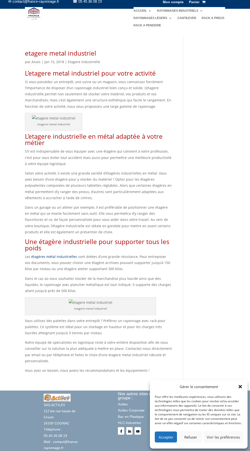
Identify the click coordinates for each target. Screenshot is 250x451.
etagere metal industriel (60, 53)
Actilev (123, 404)
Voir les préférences (223, 437)
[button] (240, 386)
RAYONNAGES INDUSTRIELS (177, 10)
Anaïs (36, 61)
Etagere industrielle (84, 61)
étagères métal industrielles (54, 256)
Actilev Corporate (131, 410)
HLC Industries (129, 423)
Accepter (166, 437)
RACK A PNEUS (213, 18)
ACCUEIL (140, 10)
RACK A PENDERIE (147, 25)
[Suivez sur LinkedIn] (129, 431)
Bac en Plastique (131, 417)
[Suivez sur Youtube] (138, 431)
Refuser (190, 437)
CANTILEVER (186, 18)
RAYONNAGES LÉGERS (150, 18)
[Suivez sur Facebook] (121, 431)
